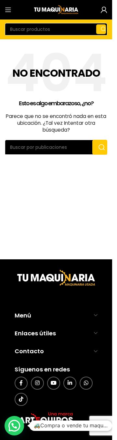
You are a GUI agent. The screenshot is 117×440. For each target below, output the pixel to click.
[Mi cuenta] (104, 9)
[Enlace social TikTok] (21, 399)
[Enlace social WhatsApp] (86, 383)
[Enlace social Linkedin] (69, 383)
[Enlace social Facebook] (21, 383)
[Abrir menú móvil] (8, 9)
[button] (14, 425)
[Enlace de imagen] (55, 278)
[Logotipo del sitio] (56, 9)
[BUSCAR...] (101, 29)
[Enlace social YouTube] (53, 383)
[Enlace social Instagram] (37, 383)
